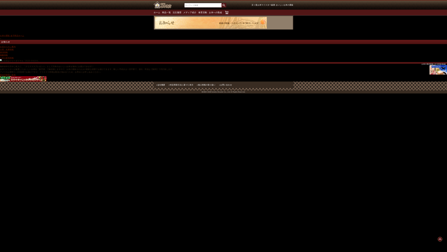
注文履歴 (177, 12)
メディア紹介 (189, 12)
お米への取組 (215, 12)
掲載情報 (4, 55)
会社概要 (161, 85)
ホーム (157, 12)
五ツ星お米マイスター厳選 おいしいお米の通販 (272, 5)
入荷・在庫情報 (7, 49)
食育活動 (202, 12)
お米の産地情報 (7, 58)
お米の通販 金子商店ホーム (12, 35)
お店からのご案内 (8, 47)
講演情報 (4, 52)
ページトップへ (440, 239)
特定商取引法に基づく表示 (181, 85)
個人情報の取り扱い (207, 85)
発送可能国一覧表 (8, 75)
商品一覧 (166, 12)
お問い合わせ (226, 85)
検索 (224, 5)
